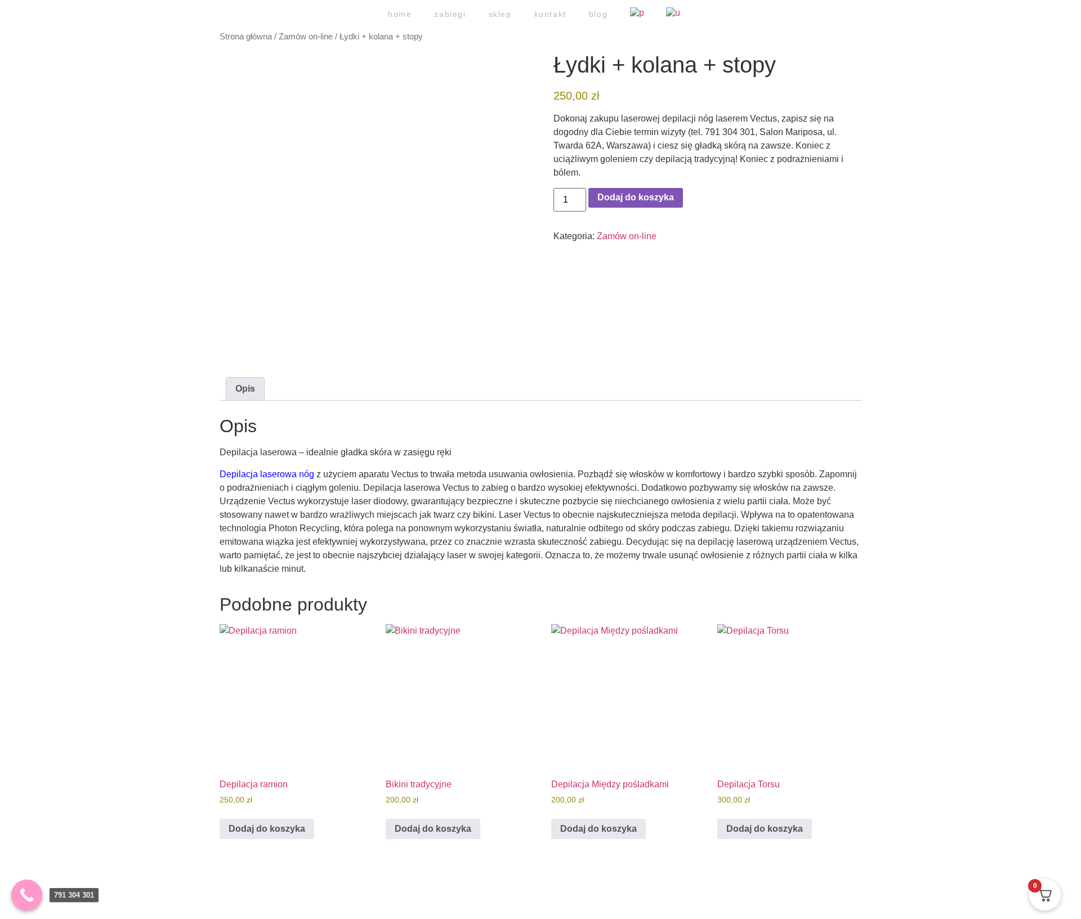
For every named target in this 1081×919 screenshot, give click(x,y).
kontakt (550, 14)
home (400, 14)
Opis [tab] (245, 388)
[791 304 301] (26, 895)
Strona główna (246, 36)
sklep (500, 14)
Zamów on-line (306, 36)
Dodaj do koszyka (635, 197)
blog (598, 14)
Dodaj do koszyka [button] (267, 828)
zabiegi (450, 14)
